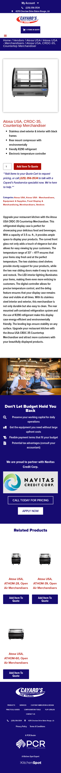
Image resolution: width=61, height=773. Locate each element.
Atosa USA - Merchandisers (40, 197)
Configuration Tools (32, 709)
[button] (5, 35)
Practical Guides (13, 709)
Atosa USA (33, 40)
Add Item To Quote (27, 166)
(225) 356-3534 (28, 178)
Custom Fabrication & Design (42, 705)
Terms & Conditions (37, 726)
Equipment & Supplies (14, 201)
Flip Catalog (50, 709)
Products (11, 705)
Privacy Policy (21, 726)
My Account (28, 3)
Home (7, 40)
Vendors (18, 40)
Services (23, 705)
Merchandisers (27, 204)
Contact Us (30, 714)
